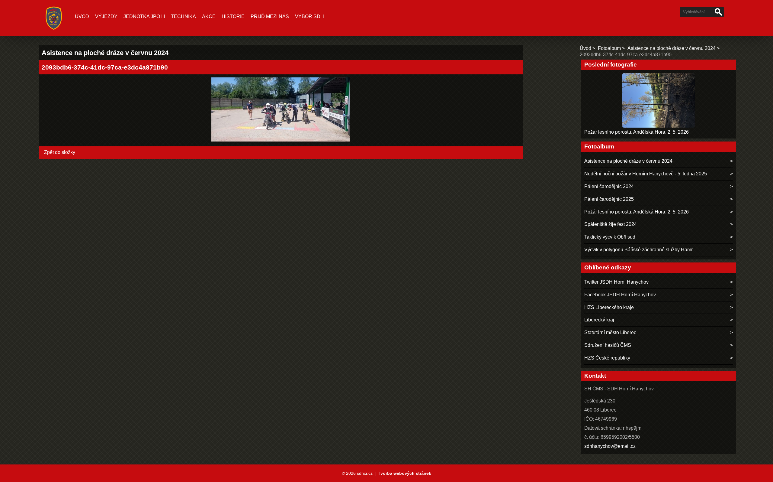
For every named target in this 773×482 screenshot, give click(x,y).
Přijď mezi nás (270, 16)
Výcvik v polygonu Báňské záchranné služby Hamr (638, 249)
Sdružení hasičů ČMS (607, 345)
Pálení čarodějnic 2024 (609, 186)
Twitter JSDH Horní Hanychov (616, 282)
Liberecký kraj (599, 319)
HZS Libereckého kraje (609, 307)
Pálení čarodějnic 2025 (609, 199)
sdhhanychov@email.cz (610, 446)
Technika (183, 16)
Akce (209, 16)
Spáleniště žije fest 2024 (610, 224)
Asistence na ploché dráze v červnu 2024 (671, 48)
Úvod (82, 16)
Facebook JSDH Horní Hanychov (620, 294)
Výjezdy (106, 16)
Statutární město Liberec (610, 332)
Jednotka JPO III (144, 16)
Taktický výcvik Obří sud (609, 236)
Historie (233, 16)
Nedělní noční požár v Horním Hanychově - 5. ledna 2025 (645, 173)
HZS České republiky (607, 357)
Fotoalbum (609, 48)
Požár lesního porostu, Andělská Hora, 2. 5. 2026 (636, 132)
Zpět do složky (59, 152)
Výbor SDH (309, 16)
